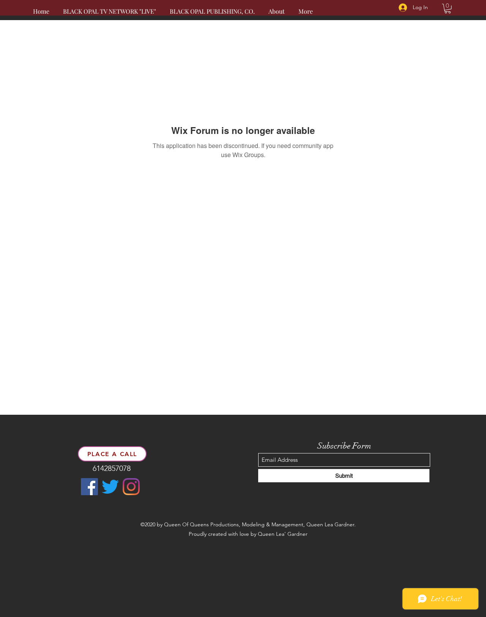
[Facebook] (89, 486)
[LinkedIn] (131, 486)
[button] (447, 8)
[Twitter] (110, 486)
